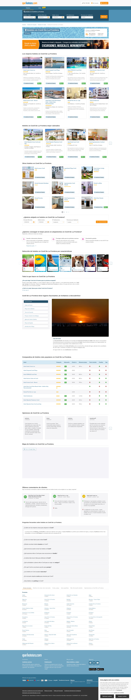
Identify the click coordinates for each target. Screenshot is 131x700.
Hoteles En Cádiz (42, 24)
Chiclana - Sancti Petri (50, 608)
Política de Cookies (48, 690)
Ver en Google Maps (30, 449)
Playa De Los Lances (27, 625)
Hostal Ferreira (39, 198)
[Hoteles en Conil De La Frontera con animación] (90, 263)
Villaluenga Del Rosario (27, 643)
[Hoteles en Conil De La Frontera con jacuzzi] (65, 263)
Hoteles (24, 24)
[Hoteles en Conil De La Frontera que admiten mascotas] (78, 263)
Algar (90, 595)
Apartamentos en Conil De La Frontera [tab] (94, 588)
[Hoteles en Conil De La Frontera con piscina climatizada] (53, 263)
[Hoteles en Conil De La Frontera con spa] (28, 263)
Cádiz (23, 595)
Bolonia (46, 603)
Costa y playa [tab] (55, 588)
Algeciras (24, 599)
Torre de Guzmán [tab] (29, 312)
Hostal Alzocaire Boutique (42, 183)
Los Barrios (25, 621)
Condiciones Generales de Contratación (72, 690)
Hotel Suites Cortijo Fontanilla (99, 169)
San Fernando (70, 630)
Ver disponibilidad (102, 221)
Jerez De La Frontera (50, 617)
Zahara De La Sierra (49, 643)
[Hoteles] (33, 3)
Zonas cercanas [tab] (27, 588)
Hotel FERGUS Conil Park (30, 374)
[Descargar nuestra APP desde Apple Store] (100, 669)
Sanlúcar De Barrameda (28, 634)
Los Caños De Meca (49, 621)
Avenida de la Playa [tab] (29, 326)
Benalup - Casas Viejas (94, 599)
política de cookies (119, 692)
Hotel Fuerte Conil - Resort (30, 382)
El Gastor (69, 612)
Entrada (42, 15)
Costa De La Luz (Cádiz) (28, 612)
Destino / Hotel (27, 15)
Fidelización (48, 662)
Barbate (68, 599)
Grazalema (25, 617)
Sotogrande (91, 634)
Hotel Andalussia (28, 396)
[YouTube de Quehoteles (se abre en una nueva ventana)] (97, 662)
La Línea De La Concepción (95, 617)
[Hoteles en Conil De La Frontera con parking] (103, 263)
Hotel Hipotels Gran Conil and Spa (32, 404)
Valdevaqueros (70, 639)
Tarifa (23, 639)
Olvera (90, 621)
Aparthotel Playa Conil (70, 168)
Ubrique (46, 639)
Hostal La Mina (98, 183)
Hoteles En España (31, 24)
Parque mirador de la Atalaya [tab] (32, 315)
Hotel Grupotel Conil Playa (30, 370)
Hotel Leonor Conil (40, 168)
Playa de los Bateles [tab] (29, 308)
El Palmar (91, 612)
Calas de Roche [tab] (28, 305)
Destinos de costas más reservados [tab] (42, 588)
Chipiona (69, 608)
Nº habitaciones (70, 15)
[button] (104, 3)
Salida (55, 15)
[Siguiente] (110, 143)
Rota (46, 630)
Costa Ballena (92, 608)
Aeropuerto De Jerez (50, 595)
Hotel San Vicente (98, 198)
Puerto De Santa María (72, 625)
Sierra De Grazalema (72, 634)
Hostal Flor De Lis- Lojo (30, 392)
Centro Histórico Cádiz (27, 608)
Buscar (104, 16)
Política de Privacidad (58, 690)
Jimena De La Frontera (72, 617)
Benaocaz (24, 603)
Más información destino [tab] (76, 588)
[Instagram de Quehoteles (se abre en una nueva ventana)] (94, 662)
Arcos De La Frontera (50, 599)
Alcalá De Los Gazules (72, 595)
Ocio (40, 8)
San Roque (91, 630)
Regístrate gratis (30, 245)
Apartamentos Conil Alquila (69, 184)
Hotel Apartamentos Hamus (69, 198)
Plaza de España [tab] (29, 323)
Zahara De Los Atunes (72, 643)
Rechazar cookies (107, 696)
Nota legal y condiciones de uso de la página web (32, 690)
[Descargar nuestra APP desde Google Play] (93, 669)
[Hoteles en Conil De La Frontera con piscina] (40, 263)
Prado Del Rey (48, 625)
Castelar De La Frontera (95, 603)
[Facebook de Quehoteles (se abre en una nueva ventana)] (90, 662)
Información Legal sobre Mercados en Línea (31, 692)
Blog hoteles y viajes (73, 662)
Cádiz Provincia (70, 603)
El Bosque (47, 612)
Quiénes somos (27, 662)
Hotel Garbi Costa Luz (29, 366)
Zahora (90, 643)
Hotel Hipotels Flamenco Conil (31, 400)
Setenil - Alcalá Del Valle (50, 634)
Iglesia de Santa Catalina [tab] (31, 319)
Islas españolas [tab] (65, 588)
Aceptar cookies (122, 696)
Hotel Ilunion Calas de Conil (31, 378)
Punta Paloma (25, 630)
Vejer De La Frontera (94, 639)
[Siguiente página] (69, 212)
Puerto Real (92, 625)
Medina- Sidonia (70, 621)
